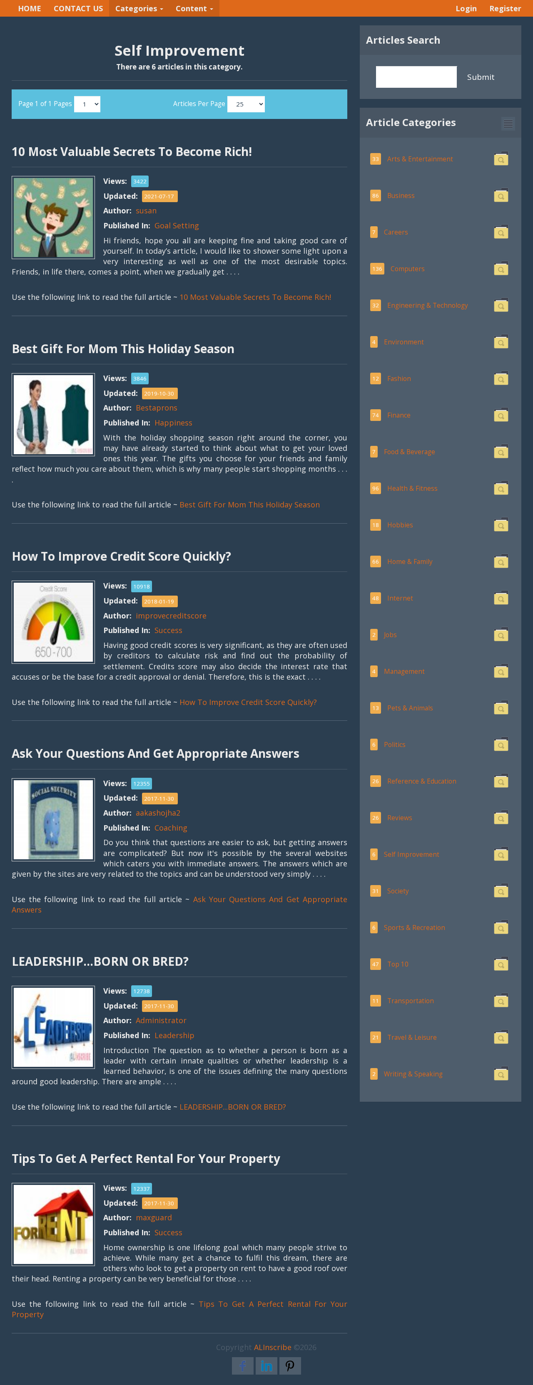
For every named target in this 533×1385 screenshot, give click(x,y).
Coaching (170, 828)
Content (192, 8)
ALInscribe (272, 1347)
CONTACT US (78, 8)
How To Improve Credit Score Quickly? (248, 702)
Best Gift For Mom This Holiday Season (249, 504)
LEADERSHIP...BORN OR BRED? (232, 1107)
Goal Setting (176, 225)
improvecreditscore (171, 616)
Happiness (173, 423)
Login (466, 8)
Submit (481, 77)
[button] (508, 124)
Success (168, 630)
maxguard (154, 1217)
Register (505, 8)
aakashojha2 (158, 813)
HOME (29, 8)
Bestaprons (156, 408)
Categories (137, 8)
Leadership (174, 1035)
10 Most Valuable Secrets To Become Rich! (255, 297)
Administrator (161, 1020)
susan (146, 210)
